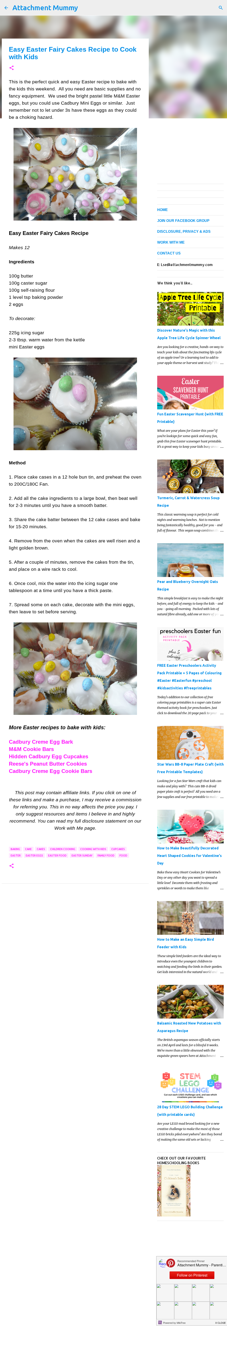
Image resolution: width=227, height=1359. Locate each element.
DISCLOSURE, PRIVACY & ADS (184, 231)
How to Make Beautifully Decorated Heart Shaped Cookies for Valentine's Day (189, 855)
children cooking (62, 849)
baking (15, 849)
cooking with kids (93, 849)
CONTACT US (169, 253)
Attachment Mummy (45, 8)
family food (106, 855)
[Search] (220, 7)
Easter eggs (34, 855)
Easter (16, 855)
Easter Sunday (82, 855)
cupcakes (118, 849)
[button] (11, 68)
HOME (162, 210)
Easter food (57, 855)
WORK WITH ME (171, 242)
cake (28, 849)
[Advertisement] (75, 930)
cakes (41, 849)
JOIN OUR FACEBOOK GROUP (183, 221)
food (123, 855)
